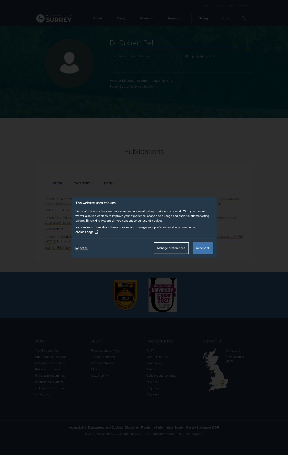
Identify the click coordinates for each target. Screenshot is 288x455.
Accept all (202, 248)
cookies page (84, 232)
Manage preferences (171, 248)
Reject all (81, 248)
